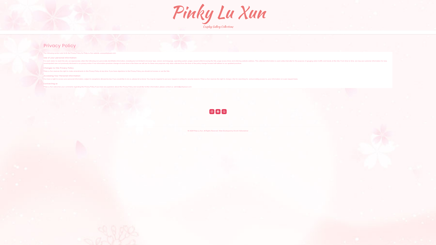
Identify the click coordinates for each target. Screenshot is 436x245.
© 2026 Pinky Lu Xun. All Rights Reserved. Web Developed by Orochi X (214, 131)
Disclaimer (244, 131)
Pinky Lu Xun (218, 12)
